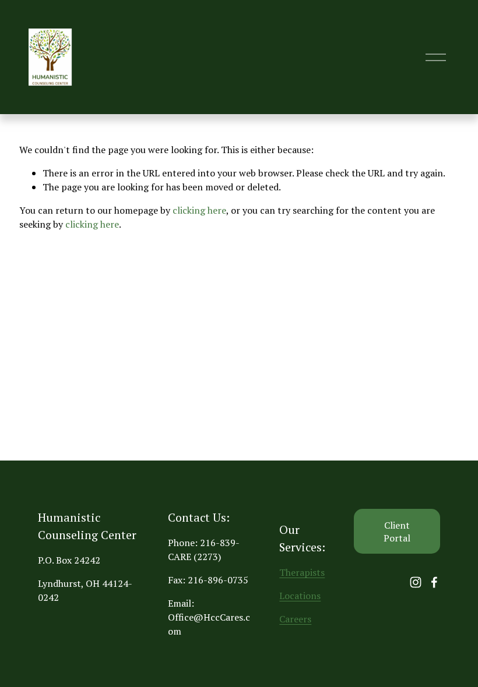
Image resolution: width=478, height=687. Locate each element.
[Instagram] (415, 582)
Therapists (302, 572)
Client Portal (397, 531)
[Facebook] (434, 582)
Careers (295, 618)
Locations (300, 595)
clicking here (199, 210)
